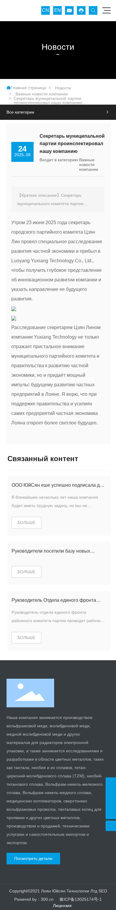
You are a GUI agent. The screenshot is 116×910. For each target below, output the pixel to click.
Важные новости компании (41, 94)
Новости (63, 88)
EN (57, 10)
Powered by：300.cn (34, 899)
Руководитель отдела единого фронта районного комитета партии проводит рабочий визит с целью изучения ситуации (57, 620)
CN (45, 10)
